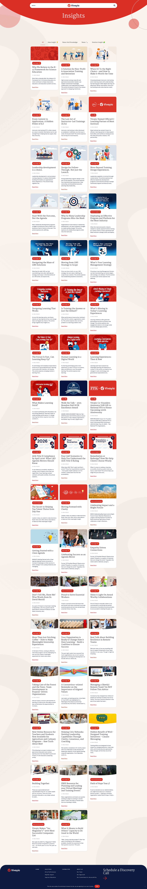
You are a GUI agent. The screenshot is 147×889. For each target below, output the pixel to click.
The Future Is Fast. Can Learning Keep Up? (43, 358)
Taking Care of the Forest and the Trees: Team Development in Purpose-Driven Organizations (44, 690)
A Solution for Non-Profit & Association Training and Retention (73, 71)
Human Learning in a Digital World (71, 358)
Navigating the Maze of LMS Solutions (43, 263)
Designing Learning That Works (44, 309)
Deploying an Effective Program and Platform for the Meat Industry (102, 218)
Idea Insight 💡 (36, 63)
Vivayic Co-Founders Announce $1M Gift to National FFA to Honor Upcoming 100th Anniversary (101, 408)
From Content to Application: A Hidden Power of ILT (42, 121)
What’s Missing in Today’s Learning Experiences (99, 311)
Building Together (40, 783)
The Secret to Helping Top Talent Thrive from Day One (43, 509)
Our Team (79, 872)
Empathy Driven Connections (98, 549)
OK (97, 886)
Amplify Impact (49, 874)
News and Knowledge (96, 501)
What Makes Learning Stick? (42, 404)
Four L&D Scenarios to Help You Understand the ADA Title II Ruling (73, 458)
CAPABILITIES (66, 869)
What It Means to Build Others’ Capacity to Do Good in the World (72, 830)
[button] (34, 5)
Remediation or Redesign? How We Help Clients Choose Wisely (101, 458)
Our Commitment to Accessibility (87, 877)
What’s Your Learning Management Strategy (100, 263)
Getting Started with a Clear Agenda (42, 552)
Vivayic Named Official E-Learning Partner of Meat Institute (102, 121)
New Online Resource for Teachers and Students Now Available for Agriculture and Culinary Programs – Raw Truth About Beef (44, 738)
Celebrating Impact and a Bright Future (102, 506)
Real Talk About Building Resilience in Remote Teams (102, 639)
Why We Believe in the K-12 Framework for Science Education (44, 69)
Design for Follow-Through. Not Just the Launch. (71, 170)
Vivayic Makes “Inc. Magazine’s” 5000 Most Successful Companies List (43, 832)
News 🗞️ (93, 115)
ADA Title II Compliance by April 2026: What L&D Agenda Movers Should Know (44, 460)
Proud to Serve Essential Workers (72, 596)
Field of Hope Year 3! (100, 783)
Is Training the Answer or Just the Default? (73, 309)
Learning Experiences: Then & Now (100, 358)
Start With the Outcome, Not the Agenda (44, 217)
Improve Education (50, 877)
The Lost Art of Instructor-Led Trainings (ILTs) (73, 121)
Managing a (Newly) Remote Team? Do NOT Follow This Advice (101, 687)
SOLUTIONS (48, 869)
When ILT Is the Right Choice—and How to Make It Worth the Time (101, 71)
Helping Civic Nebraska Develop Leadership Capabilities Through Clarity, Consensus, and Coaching (72, 737)
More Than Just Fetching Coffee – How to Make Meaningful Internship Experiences (44, 641)
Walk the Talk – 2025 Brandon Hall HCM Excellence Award (71, 405)
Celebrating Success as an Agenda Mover (73, 556)
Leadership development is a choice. (44, 168)
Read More (35, 87)
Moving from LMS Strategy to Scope (69, 263)
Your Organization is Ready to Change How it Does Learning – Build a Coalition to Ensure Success (72, 642)
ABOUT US (80, 869)
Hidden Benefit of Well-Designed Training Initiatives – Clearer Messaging (101, 735)
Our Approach (81, 874)
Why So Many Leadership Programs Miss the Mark (73, 217)
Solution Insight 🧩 (95, 212)
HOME (37, 869)
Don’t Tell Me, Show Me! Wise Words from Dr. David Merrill (43, 597)
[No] (145, 886)
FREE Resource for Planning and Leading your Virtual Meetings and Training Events (71, 787)
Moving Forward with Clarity (71, 508)
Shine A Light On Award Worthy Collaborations (101, 596)
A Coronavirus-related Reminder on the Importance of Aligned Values (72, 688)
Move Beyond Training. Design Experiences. (101, 168)
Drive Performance (50, 872)
